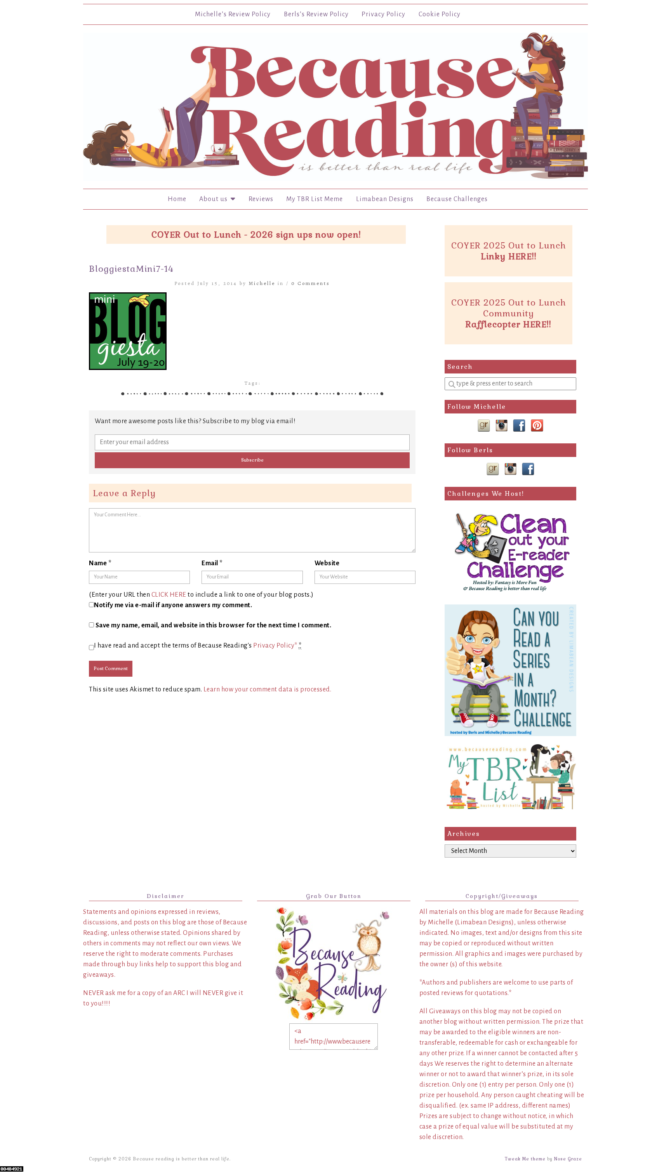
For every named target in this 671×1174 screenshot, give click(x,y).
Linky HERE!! (509, 256)
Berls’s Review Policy (316, 14)
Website (327, 563)
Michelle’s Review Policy (233, 14)
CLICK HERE (168, 594)
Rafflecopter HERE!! (508, 324)
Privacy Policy (383, 14)
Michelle (262, 283)
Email (212, 563)
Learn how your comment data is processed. (267, 689)
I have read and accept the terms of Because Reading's (198, 645)
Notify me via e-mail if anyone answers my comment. (173, 605)
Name (100, 563)
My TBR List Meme (314, 199)
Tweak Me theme (525, 1159)
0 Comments (310, 283)
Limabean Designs (385, 199)
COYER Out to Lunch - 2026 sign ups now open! (256, 234)
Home (177, 199)
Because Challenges (457, 199)
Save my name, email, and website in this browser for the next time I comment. (214, 625)
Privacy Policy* (275, 645)
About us (215, 199)
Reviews (261, 199)
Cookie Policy (440, 14)
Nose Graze (568, 1159)
